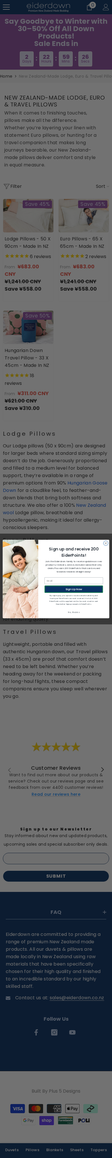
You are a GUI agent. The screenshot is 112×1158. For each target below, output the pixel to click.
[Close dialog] (105, 543)
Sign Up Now (73, 589)
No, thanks (73, 612)
